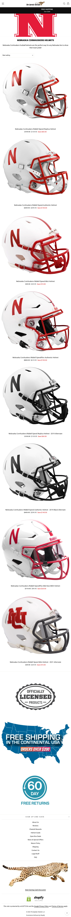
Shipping (35, 847)
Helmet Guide (35, 833)
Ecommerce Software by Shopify (35, 915)
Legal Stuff (35, 854)
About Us (35, 822)
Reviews (35, 826)
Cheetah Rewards (35, 829)
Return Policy (35, 843)
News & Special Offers (35, 840)
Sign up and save (35, 817)
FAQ (35, 857)
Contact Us (35, 850)
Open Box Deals (35, 836)
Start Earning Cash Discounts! (35, 890)
